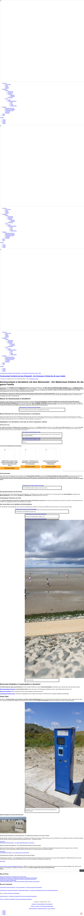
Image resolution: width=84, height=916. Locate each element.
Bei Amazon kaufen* (30, 466)
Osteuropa (10, 93)
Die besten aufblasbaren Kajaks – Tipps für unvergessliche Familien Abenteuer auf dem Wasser (19, 881)
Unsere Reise (8, 84)
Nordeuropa (10, 92)
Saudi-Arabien (13, 105)
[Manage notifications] (81, 914)
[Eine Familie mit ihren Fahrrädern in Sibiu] (31, 432)
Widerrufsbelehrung (33, 908)
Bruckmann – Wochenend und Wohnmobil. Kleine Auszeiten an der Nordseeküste (30, 462)
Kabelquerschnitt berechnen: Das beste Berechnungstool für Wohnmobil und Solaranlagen (18, 877)
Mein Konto (50, 906)
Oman (11, 104)
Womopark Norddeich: (5, 691)
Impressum (34, 904)
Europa (6, 90)
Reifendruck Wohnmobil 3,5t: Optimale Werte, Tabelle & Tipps (13, 876)
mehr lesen (2, 841)
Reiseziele (5, 89)
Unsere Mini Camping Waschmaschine (8, 880)
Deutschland (10, 91)
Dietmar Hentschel (4, 896)
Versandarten (45, 906)
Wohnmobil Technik (9, 110)
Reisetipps (7, 112)
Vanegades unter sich (9, 108)
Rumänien (12, 96)
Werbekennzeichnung (42, 908)
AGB (41, 906)
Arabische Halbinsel (12, 101)
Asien (6, 98)
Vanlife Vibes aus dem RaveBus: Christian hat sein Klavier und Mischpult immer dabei (18, 879)
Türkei (9, 99)
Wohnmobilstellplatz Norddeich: (8, 689)
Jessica (3, 378)
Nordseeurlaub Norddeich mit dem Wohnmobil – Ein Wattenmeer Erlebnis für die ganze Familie (32, 376)
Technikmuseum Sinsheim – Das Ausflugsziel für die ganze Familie (17, 855)
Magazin (4, 107)
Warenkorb (52, 908)
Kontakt (7, 88)
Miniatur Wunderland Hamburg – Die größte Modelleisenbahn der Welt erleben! (20, 845)
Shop (4, 115)
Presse (6, 85)
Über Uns (5, 83)
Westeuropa (10, 97)
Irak (11, 103)
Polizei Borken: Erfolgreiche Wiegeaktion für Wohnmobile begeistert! (14, 890)
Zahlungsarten (49, 904)
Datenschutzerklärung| (41, 904)
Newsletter (37, 906)
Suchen (1, 868)
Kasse (49, 908)
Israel (11, 102)
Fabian (1, 899)
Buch (4, 114)
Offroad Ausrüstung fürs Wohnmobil (34, 887)
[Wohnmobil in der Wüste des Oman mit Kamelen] (29, 407)
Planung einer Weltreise (10, 109)
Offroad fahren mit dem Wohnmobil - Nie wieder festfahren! (12, 887)
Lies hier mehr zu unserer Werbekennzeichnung (11, 866)
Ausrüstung (7, 111)
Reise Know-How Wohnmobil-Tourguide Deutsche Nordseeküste (51, 462)
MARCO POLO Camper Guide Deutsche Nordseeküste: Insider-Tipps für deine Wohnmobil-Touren (9, 463)
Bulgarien (12, 95)
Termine (7, 86)
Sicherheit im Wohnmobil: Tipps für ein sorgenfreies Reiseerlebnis (44, 890)
